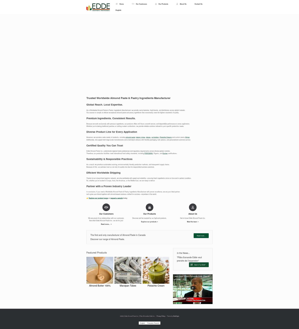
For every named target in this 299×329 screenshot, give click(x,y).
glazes (148, 137)
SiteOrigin (176, 316)
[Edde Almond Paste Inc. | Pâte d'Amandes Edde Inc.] (98, 7)
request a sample (116, 198)
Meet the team (192, 222)
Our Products (163, 4)
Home (121, 4)
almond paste (130, 137)
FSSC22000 (148, 153)
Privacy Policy (161, 316)
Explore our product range (98, 198)
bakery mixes (140, 137)
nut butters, (155, 137)
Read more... (106, 224)
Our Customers (141, 4)
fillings (187, 137)
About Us (183, 4)
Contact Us (198, 4)
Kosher (165, 153)
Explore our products (149, 222)
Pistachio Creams (166, 137)
